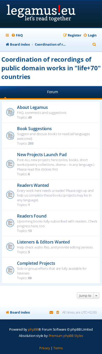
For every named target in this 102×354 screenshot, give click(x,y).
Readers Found (31, 216)
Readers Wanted (33, 185)
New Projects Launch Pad (41, 154)
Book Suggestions (34, 128)
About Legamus (32, 107)
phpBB (33, 329)
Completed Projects (36, 263)
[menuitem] (16, 35)
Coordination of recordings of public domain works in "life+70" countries (51, 68)
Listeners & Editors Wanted (43, 242)
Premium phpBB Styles (66, 335)
